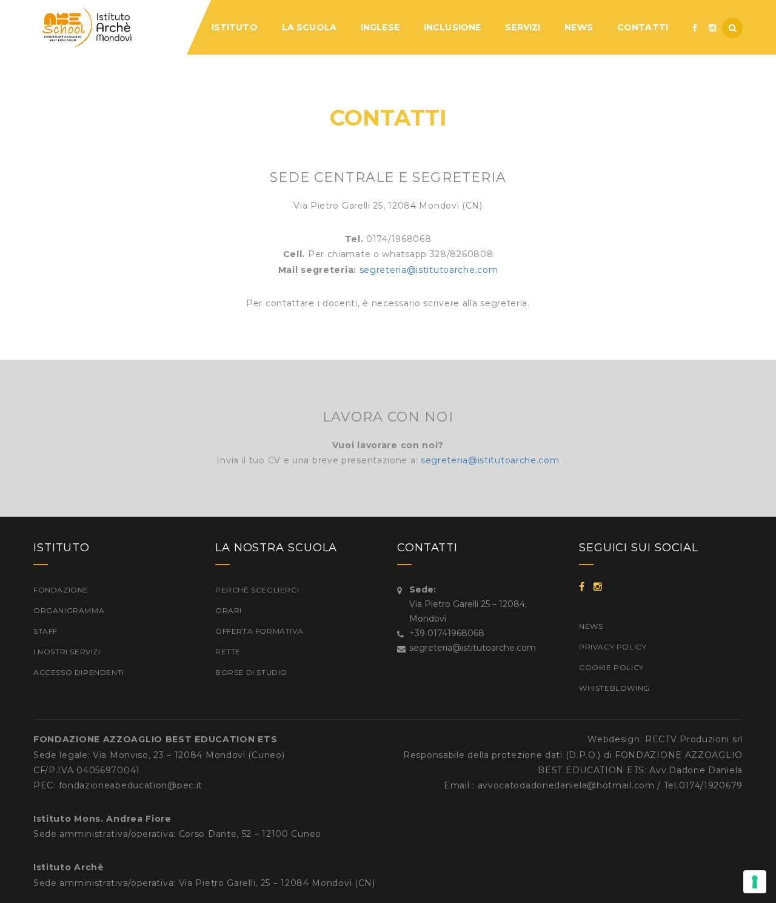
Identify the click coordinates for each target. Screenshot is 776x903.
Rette (228, 651)
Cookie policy (611, 667)
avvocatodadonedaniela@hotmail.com (566, 785)
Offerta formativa (259, 631)
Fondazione (61, 589)
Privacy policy (612, 646)
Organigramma (68, 610)
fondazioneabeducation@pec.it (131, 785)
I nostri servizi (67, 651)
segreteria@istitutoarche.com (429, 269)
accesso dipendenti (78, 672)
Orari (228, 610)
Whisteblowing (614, 688)
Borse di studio (251, 672)
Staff (45, 631)
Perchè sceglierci (257, 589)
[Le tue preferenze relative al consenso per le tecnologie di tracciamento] (754, 881)
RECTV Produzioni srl (694, 739)
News (591, 626)
